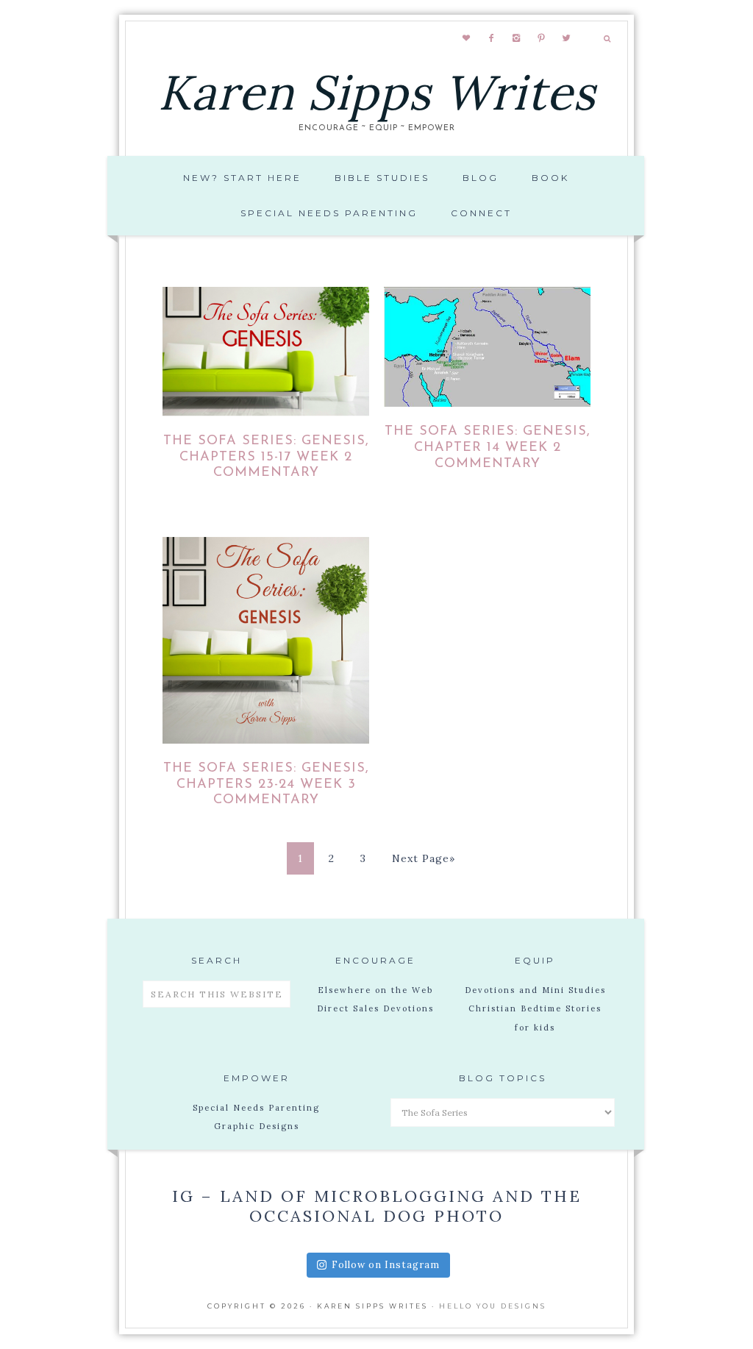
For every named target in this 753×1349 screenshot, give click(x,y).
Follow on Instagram (386, 1265)
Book (550, 177)
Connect (481, 212)
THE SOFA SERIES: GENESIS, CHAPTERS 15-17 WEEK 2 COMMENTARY (266, 457)
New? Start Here (242, 177)
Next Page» (423, 858)
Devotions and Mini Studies (535, 990)
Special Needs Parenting (329, 212)
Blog (481, 177)
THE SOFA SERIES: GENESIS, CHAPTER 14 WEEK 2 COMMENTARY (487, 447)
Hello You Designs (492, 1306)
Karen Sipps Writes (377, 92)
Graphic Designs (256, 1126)
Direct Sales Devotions (375, 1008)
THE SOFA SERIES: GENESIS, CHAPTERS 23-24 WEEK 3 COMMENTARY (266, 784)
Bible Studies (382, 177)
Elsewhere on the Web (375, 990)
